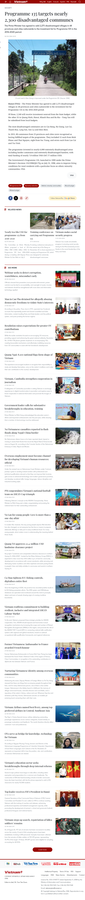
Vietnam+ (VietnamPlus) (21, 1)
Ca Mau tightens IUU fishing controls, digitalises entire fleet (24, 579)
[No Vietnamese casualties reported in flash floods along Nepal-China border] (67, 436)
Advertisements (72, 875)
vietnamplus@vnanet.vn (54, 888)
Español (62, 2)
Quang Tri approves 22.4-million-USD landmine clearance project (24, 545)
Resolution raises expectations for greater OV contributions (28, 327)
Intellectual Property (51, 871)
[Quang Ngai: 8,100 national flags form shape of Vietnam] (67, 361)
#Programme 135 (15, 186)
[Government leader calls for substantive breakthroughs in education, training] (67, 412)
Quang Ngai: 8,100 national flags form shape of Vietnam (28, 356)
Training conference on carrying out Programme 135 (42, 235)
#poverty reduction (31, 186)
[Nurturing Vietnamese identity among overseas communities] (67, 677)
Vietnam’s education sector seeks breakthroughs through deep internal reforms (28, 764)
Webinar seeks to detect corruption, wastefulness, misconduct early (23, 274)
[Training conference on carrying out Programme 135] (42, 221)
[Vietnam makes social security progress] (67, 221)
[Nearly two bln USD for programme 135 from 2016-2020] (17, 221)
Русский (73, 2)
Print (21, 198)
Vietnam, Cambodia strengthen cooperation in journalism (28, 380)
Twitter (16, 198)
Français (56, 2)
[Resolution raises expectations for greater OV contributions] (67, 332)
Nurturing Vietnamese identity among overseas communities (29, 672)
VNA (52, 875)
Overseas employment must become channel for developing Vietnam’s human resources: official (28, 459)
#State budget (14, 190)
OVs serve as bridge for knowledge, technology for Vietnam (28, 735)
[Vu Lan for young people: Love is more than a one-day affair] (67, 521)
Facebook (10, 198)
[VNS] (23, 864)
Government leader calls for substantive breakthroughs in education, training (25, 407)
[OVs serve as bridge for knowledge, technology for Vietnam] (67, 740)
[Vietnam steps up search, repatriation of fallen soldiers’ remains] (67, 826)
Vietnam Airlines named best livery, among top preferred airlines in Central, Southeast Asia (28, 709)
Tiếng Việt (42, 2)
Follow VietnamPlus (57, 198)
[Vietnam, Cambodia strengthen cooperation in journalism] (67, 385)
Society (8, 8)
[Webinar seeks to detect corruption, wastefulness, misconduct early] (67, 279)
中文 (68, 1)
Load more (42, 849)
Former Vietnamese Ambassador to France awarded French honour (26, 646)
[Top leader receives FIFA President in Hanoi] (67, 798)
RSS (72, 871)
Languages (45, 875)
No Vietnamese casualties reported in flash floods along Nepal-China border (26, 431)
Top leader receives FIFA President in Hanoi (27, 791)
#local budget (69, 186)
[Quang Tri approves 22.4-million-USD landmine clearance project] (67, 550)
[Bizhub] (10, 864)
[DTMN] (52, 864)
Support (78, 871)
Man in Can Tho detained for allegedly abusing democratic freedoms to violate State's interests (29, 301)
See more (12, 267)
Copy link (26, 198)
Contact (81, 875)
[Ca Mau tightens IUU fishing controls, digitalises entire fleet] (67, 584)
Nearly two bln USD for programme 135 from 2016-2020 (16, 235)
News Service (60, 875)
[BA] (67, 864)
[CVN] (38, 864)
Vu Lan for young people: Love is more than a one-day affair (27, 516)
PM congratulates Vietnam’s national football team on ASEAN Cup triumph (27, 492)
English (49, 2)
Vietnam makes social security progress (66, 233)
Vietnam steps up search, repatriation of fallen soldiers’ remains (28, 821)
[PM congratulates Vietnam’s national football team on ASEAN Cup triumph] (67, 497)
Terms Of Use (64, 871)
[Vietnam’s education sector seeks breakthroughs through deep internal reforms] (67, 769)
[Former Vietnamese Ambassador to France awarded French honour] (67, 650)
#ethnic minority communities (51, 186)
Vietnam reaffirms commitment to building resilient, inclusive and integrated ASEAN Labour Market (27, 610)
